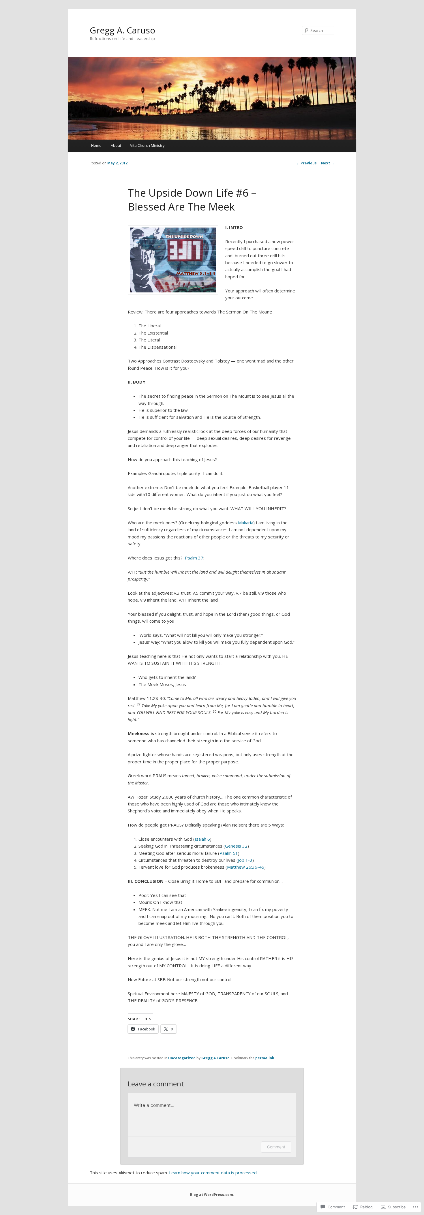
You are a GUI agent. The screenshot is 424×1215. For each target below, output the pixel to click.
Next (327, 163)
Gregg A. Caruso (122, 30)
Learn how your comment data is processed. (213, 1172)
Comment (276, 1146)
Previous (306, 163)
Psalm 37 (194, 558)
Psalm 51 (228, 853)
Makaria (245, 522)
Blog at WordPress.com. (212, 1194)
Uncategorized (182, 1058)
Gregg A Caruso (215, 1058)
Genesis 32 (236, 846)
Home (96, 145)
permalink (264, 1058)
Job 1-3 (245, 860)
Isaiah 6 (202, 839)
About (116, 145)
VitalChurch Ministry (147, 145)
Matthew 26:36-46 (245, 867)
